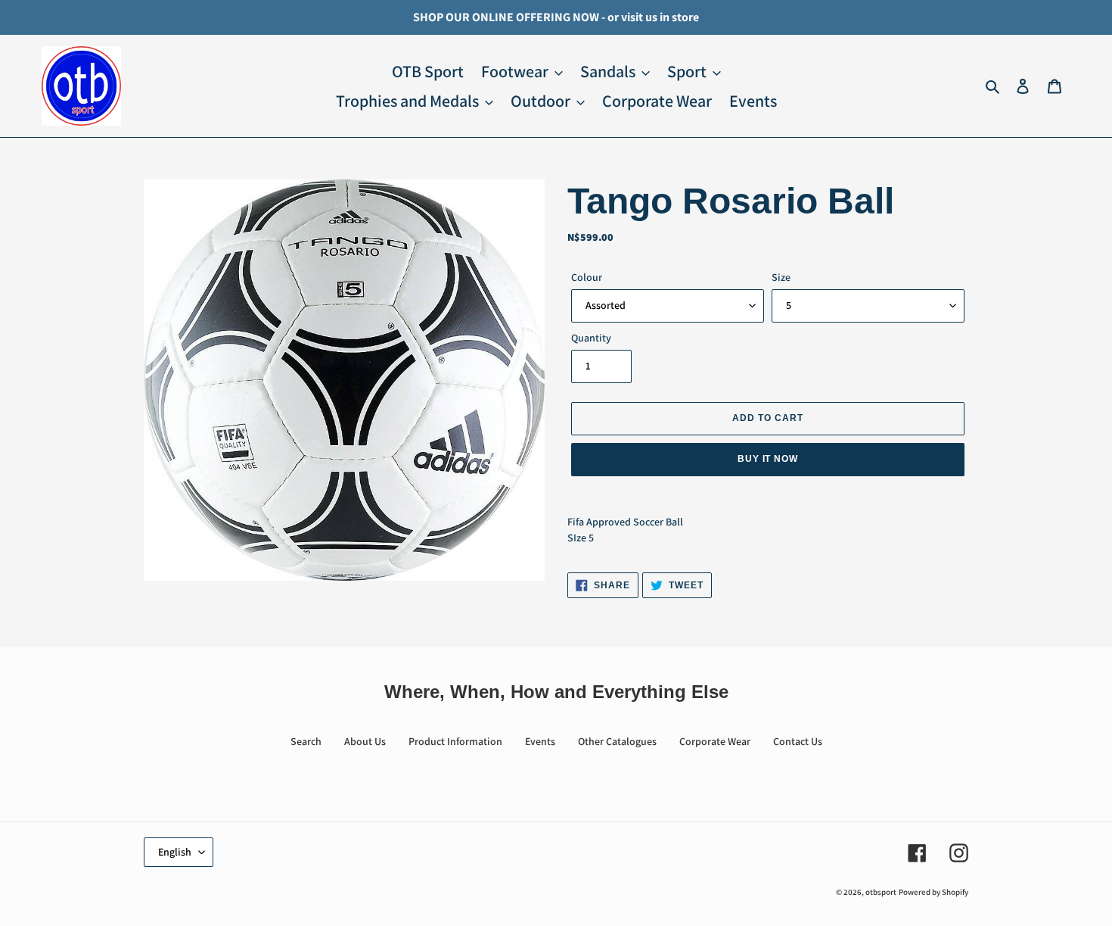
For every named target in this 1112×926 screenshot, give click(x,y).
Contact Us (797, 741)
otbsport (880, 892)
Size (781, 277)
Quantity (591, 338)
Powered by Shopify (933, 892)
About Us (365, 741)
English (174, 852)
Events (540, 741)
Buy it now (768, 459)
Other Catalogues (617, 741)
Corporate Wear (714, 741)
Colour (586, 277)
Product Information (455, 741)
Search (305, 741)
